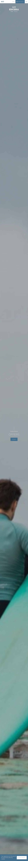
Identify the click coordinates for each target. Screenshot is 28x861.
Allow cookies (21, 857)
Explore (14, 439)
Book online (21, 1)
